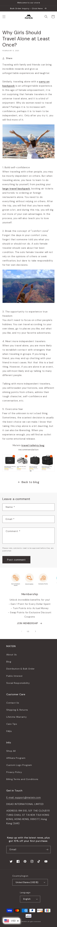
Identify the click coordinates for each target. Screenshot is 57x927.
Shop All (11, 751)
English (27, 899)
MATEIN (24, 921)
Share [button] (9, 58)
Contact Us (12, 702)
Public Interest (14, 675)
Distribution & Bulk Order (20, 668)
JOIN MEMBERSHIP (27, 623)
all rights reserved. (34, 921)
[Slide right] (35, 631)
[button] (3, 16)
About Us (11, 654)
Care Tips (11, 724)
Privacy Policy (14, 772)
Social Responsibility (18, 683)
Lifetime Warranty (16, 716)
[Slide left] (21, 631)
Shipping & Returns (17, 709)
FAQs (9, 731)
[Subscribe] (47, 849)
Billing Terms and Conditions (22, 779)
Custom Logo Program (19, 765)
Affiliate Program (15, 758)
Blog (8, 661)
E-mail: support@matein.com (23, 797)
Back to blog (30, 482)
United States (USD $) (27, 882)
